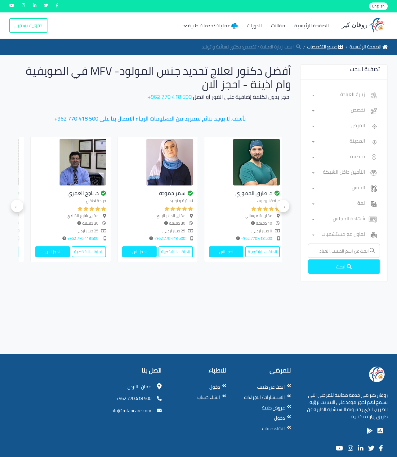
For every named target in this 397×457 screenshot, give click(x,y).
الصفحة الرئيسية (311, 25)
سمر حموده (172, 193)
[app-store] (380, 431)
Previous (283, 206)
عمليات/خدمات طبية (209, 25)
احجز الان (226, 251)
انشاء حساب (273, 428)
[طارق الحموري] (244, 162)
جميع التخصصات (322, 46)
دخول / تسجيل (28, 25)
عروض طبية (273, 407)
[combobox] (338, 95)
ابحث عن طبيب (271, 386)
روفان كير (355, 24)
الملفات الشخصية (262, 251)
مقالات (278, 25)
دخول (279, 418)
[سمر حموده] (157, 162)
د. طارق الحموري (253, 193)
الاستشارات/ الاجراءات (264, 397)
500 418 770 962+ (170, 97)
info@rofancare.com (130, 410)
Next (17, 206)
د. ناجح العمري (83, 193)
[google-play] (370, 431)
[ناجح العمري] (70, 162)
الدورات (254, 25)
